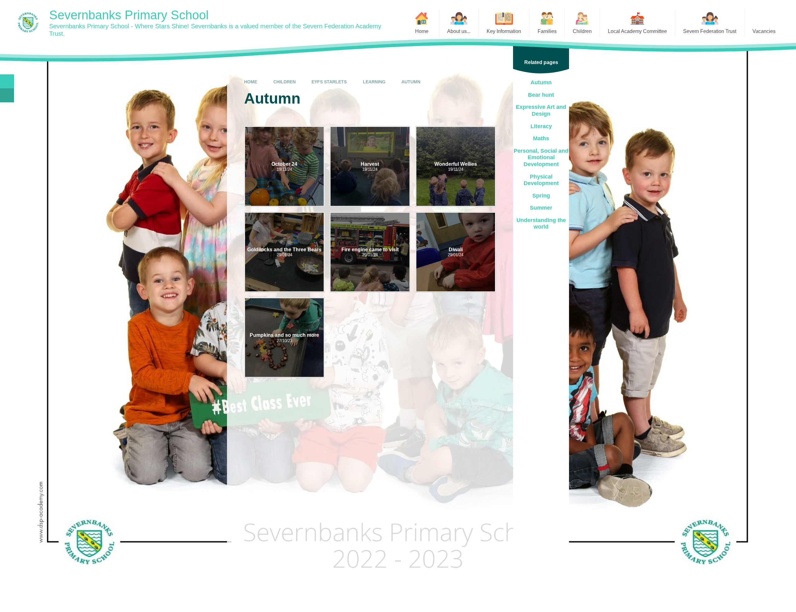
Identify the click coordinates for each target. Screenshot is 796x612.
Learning (374, 81)
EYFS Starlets (329, 81)
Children (284, 81)
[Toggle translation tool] (7, 95)
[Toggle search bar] (7, 81)
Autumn (410, 81)
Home (250, 81)
